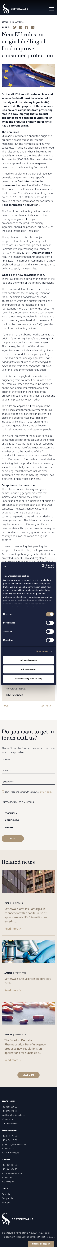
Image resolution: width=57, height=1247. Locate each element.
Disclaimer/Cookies (12, 1236)
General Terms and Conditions (35, 1236)
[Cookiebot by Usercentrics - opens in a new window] (42, 566)
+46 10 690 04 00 (9, 1165)
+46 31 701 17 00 (9, 1136)
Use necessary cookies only (28, 678)
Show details (42, 651)
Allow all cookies (28, 660)
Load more (28, 1075)
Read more (11, 929)
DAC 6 (52, 1236)
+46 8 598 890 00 (9, 1106)
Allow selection (28, 669)
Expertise (6, 1194)
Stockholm (11, 813)
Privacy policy (44, 1233)
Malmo (9, 827)
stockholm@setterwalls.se (13, 1115)
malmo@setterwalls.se (12, 1173)
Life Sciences (14, 695)
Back (5, 705)
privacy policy (46, 791)
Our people (7, 1198)
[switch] (50, 623)
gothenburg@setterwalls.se (14, 1144)
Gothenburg (12, 820)
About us (6, 1202)
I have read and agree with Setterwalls (28, 791)
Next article (47, 705)
